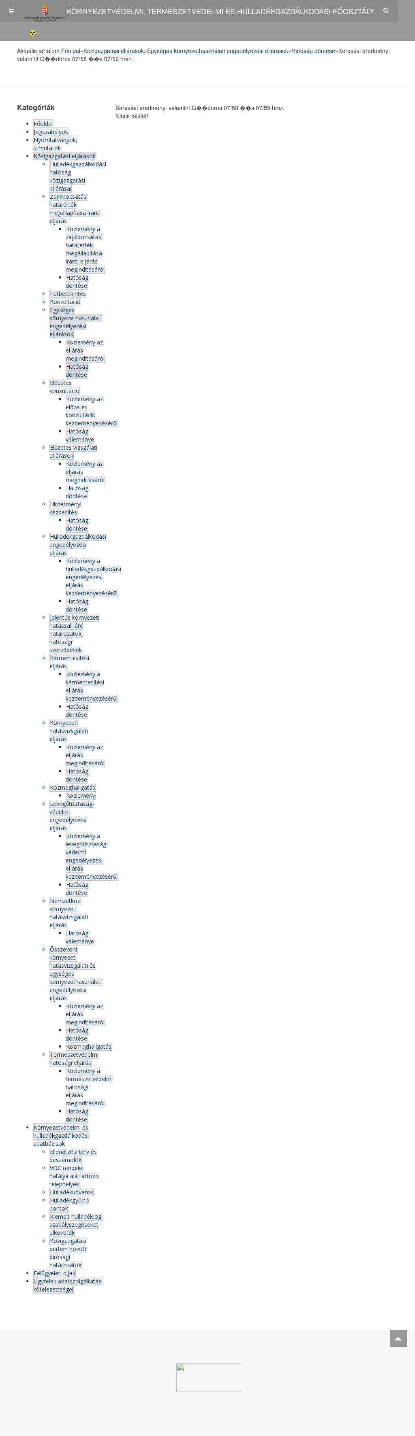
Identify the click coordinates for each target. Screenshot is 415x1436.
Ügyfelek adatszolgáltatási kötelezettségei (68, 1285)
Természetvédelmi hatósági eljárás (73, 1058)
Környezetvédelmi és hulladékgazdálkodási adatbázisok (61, 1135)
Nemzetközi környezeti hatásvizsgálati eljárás (68, 913)
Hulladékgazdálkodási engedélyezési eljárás (77, 545)
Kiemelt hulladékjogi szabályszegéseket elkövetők (76, 1224)
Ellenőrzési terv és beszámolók (73, 1156)
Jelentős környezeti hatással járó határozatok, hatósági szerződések (74, 634)
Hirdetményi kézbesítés (65, 508)
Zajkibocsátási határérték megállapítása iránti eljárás (75, 209)
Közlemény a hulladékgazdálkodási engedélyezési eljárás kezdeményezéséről (93, 577)
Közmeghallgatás (72, 787)
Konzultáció (65, 302)
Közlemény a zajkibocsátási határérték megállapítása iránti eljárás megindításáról (85, 249)
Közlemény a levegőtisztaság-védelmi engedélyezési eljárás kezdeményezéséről (92, 856)
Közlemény (80, 795)
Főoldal (70, 51)
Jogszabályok (51, 132)
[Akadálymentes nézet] (32, 32)
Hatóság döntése (313, 51)
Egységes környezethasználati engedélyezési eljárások (217, 51)
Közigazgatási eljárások (113, 51)
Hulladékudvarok (71, 1192)
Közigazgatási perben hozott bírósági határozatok (68, 1253)
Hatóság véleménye (80, 435)
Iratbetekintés (68, 293)
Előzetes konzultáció (64, 387)
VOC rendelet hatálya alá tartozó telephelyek (74, 1176)
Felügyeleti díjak (54, 1273)
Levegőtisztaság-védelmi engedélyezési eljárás (71, 816)
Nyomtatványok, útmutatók (55, 144)
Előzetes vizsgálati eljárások (73, 451)
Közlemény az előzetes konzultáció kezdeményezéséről (92, 411)
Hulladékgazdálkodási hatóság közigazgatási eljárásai (77, 176)
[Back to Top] (398, 1338)
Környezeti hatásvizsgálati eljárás (68, 731)
